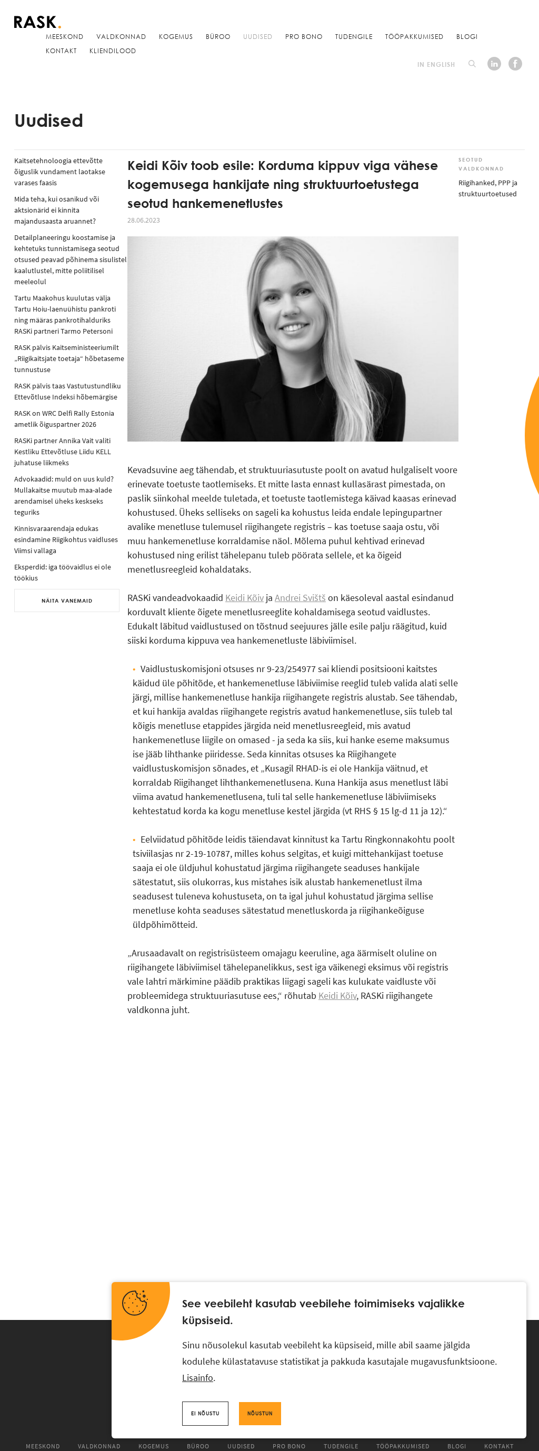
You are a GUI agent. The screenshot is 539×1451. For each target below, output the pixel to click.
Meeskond (65, 36)
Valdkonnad (121, 36)
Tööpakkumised (414, 36)
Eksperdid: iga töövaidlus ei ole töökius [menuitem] (62, 572)
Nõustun (260, 1413)
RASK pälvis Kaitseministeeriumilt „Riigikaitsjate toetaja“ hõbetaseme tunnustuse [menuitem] (69, 358)
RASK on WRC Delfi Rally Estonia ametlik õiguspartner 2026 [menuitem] (64, 418)
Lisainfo (197, 1378)
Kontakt (61, 50)
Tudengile (354, 36)
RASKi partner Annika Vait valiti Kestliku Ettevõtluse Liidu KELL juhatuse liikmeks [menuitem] (62, 451)
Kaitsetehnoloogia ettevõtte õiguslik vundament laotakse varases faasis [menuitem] (59, 171)
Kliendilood (112, 50)
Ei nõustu (205, 1413)
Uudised (258, 36)
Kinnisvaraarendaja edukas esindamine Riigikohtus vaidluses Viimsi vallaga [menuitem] (66, 539)
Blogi (467, 36)
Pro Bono (304, 36)
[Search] (472, 63)
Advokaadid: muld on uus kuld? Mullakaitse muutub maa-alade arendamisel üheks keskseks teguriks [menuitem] (64, 495)
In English (436, 64)
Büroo (218, 36)
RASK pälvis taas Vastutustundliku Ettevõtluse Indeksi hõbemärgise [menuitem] (67, 391)
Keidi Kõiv (244, 598)
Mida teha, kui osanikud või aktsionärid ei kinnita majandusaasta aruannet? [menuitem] (56, 210)
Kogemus (176, 36)
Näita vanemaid (67, 600)
